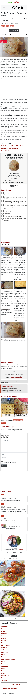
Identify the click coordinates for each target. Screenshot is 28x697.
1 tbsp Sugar (7, 213)
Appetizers (4, 626)
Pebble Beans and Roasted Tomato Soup (13, 146)
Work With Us (16, 685)
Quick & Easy (5, 666)
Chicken (3, 636)
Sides (3, 673)
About (3, 685)
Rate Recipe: (5, 435)
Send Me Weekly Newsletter (10, 462)
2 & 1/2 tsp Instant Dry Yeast (15, 193)
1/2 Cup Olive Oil (15, 197)
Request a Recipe (6, 392)
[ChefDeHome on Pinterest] (16, 7)
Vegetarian (4, 680)
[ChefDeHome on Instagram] (13, 7)
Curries (3, 638)
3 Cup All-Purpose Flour (15, 207)
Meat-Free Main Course (8, 659)
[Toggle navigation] (4, 7)
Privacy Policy (6, 688)
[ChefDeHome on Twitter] (19, 7)
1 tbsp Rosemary (15, 202)
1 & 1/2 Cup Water (13, 216)
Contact (9, 685)
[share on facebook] (8, 34)
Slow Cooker (5, 675)
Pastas (3, 661)
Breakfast (4, 633)
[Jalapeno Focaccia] (7, 407)
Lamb (3, 654)
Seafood (3, 671)
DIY (2, 643)
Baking (12, 26)
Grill (2, 650)
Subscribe (14, 556)
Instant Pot (4, 652)
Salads (3, 668)
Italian (7, 26)
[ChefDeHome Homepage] (14, 2)
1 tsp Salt (15, 219)
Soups (3, 678)
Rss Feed (14, 688)
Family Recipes (5, 645)
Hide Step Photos (6, 245)
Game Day (4, 647)
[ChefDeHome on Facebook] (22, 7)
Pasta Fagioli (5, 150)
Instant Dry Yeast (18, 420)
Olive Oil (3, 423)
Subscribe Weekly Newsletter (9, 388)
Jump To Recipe (14, 30)
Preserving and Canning (8, 664)
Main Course (5, 657)
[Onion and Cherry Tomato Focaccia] (21, 407)
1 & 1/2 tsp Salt (7, 211)
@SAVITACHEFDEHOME (11, 376)
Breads (3, 26)
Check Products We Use (8, 390)
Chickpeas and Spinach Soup (9, 148)
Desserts (3, 640)
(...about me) (21, 549)
